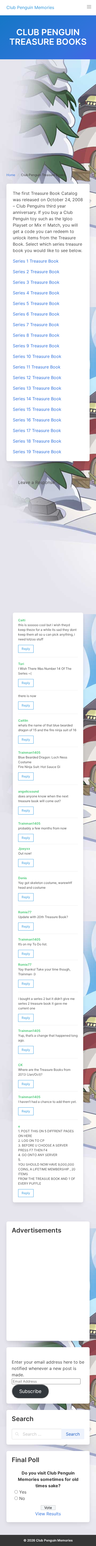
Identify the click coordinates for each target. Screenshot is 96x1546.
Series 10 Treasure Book (37, 356)
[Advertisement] (48, 109)
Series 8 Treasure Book (36, 335)
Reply (26, 649)
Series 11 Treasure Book (37, 367)
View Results (48, 1513)
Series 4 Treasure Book (36, 292)
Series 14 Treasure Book (37, 398)
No (22, 1498)
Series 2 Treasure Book (36, 271)
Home (10, 175)
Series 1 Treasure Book (36, 261)
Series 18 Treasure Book (37, 441)
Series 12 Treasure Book (37, 377)
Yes (22, 1492)
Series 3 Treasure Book (36, 282)
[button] (89, 7)
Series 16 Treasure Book (37, 420)
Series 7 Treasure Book (36, 324)
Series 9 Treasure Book (36, 345)
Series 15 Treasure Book (37, 409)
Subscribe (30, 1391)
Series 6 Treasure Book (36, 314)
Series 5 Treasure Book (36, 303)
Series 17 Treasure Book (37, 430)
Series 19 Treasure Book (37, 451)
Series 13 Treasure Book (37, 388)
